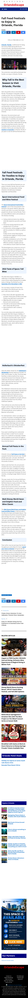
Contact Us (8, 976)
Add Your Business (8, 980)
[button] (4, 9)
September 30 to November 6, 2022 (11, 284)
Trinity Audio (15, 40)
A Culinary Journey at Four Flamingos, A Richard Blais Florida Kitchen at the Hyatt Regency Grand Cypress (16, 810)
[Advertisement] (14, 152)
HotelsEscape (20, 977)
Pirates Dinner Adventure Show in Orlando (16, 858)
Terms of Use (8, 982)
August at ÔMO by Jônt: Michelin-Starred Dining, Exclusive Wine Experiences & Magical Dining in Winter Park (13, 661)
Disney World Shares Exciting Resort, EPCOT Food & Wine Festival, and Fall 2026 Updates (12, 689)
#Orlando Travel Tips (6, 595)
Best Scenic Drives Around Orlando (16, 823)
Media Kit (20, 979)
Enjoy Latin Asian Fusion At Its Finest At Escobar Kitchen (17, 837)
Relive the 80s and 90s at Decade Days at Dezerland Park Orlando (16, 852)
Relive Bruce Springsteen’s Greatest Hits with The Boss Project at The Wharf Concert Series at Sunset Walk (12, 718)
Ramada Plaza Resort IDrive (10, 765)
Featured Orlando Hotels (7, 960)
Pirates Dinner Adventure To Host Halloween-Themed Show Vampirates (12, 614)
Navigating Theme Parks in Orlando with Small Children (17, 815)
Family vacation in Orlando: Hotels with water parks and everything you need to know (17, 845)
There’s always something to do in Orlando (17, 830)
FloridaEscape (20, 976)
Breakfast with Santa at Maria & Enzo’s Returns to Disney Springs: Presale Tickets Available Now (13, 746)
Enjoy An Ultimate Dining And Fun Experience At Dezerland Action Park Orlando (12, 623)
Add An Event (8, 979)
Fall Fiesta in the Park (17, 454)
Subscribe (24, 9)
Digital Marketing (8, 977)
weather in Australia (7, 130)
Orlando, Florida (6, 45)
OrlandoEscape (14, 5)
